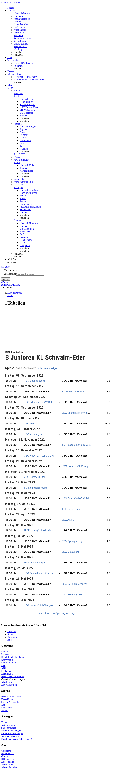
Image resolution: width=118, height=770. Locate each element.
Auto (22, 132)
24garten (24, 129)
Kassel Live (7, 699)
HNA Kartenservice (11, 696)
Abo (9, 639)
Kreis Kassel (20, 30)
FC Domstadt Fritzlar (73, 391)
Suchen (5, 279)
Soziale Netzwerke (10, 702)
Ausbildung (7, 673)
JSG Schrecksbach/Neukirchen (79, 413)
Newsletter (25, 231)
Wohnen (24, 148)
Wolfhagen (19, 49)
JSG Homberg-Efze (34, 477)
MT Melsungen (27, 110)
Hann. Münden (21, 24)
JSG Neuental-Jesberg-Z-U (39, 455)
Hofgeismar (19, 27)
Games (23, 137)
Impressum (25, 237)
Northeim (18, 35)
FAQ (22, 234)
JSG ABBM (30, 423)
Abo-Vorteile (7, 761)
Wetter (4, 710)
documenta (25, 168)
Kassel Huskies (27, 104)
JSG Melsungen (33, 434)
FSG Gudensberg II (72, 509)
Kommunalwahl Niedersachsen (29, 79)
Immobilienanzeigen (11, 730)
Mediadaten (25, 209)
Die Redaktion (27, 229)
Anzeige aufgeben (28, 193)
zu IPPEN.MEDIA (10, 284)
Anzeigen (12, 637)
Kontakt (24, 212)
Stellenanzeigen (8, 728)
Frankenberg (20, 16)
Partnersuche (26, 204)
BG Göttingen (26, 112)
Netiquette (25, 245)
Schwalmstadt (20, 41)
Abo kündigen (8, 682)
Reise (22, 143)
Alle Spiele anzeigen (48, 368)
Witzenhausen (20, 46)
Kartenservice (26, 170)
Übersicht (6, 750)
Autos (23, 198)
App (3, 705)
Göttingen (18, 21)
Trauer (23, 201)
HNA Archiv (7, 759)
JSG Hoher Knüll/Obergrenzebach (80, 466)
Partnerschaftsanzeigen (12, 733)
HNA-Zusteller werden (12, 676)
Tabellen (24, 115)
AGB (22, 242)
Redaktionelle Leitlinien (12, 657)
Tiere (22, 146)
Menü (4, 267)
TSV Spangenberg (34, 380)
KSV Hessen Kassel (29, 107)
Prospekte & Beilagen (30, 206)
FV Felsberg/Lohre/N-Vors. (76, 445)
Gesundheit (25, 140)
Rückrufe (18, 65)
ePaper (4, 756)
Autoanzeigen (8, 725)
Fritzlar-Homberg (22, 19)
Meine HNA (7, 753)
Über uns (11, 631)
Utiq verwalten (8, 662)
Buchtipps (25, 135)
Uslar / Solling (21, 43)
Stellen (23, 195)
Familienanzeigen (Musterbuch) (16, 739)
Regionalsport (26, 101)
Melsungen (19, 32)
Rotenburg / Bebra (22, 38)
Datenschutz (26, 240)
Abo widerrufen (9, 684)
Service (11, 634)
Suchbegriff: (10, 273)
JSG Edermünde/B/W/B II (38, 402)
